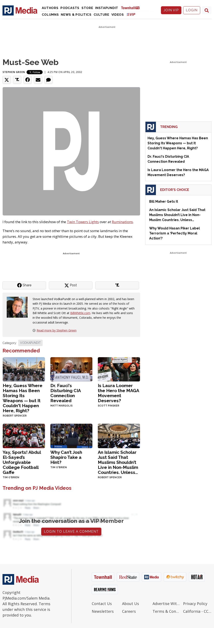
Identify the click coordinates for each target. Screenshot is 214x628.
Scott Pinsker (108, 405)
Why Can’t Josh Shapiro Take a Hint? (66, 457)
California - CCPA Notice (197, 611)
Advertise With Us (167, 603)
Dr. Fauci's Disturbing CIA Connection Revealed (65, 393)
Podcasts (69, 8)
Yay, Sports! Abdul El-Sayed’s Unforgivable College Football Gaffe (22, 462)
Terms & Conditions (167, 611)
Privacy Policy (195, 603)
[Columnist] (19, 307)
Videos (117, 15)
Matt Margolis (61, 405)
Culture (101, 15)
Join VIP (171, 10)
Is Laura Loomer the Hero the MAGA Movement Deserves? (118, 393)
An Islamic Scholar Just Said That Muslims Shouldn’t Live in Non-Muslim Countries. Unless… (118, 462)
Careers (129, 611)
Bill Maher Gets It (163, 201)
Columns (50, 15)
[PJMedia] (20, 10)
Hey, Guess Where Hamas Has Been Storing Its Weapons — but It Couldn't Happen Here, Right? (22, 398)
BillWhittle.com (80, 313)
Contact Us (102, 603)
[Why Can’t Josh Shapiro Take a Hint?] (71, 435)
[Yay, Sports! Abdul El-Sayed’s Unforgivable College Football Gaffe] (24, 435)
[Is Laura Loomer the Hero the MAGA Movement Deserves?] (119, 368)
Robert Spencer (15, 415)
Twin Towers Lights (83, 221)
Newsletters (103, 611)
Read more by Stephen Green (56, 330)
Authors (50, 8)
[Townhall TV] (132, 7)
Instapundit (106, 8)
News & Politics (76, 15)
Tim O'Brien (11, 477)
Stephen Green (14, 72)
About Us (130, 603)
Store (87, 8)
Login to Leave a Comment (71, 531)
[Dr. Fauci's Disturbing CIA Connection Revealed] (71, 368)
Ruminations (122, 221)
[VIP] (131, 14)
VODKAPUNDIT (30, 342)
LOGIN (191, 10)
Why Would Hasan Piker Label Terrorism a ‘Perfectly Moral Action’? (174, 233)
